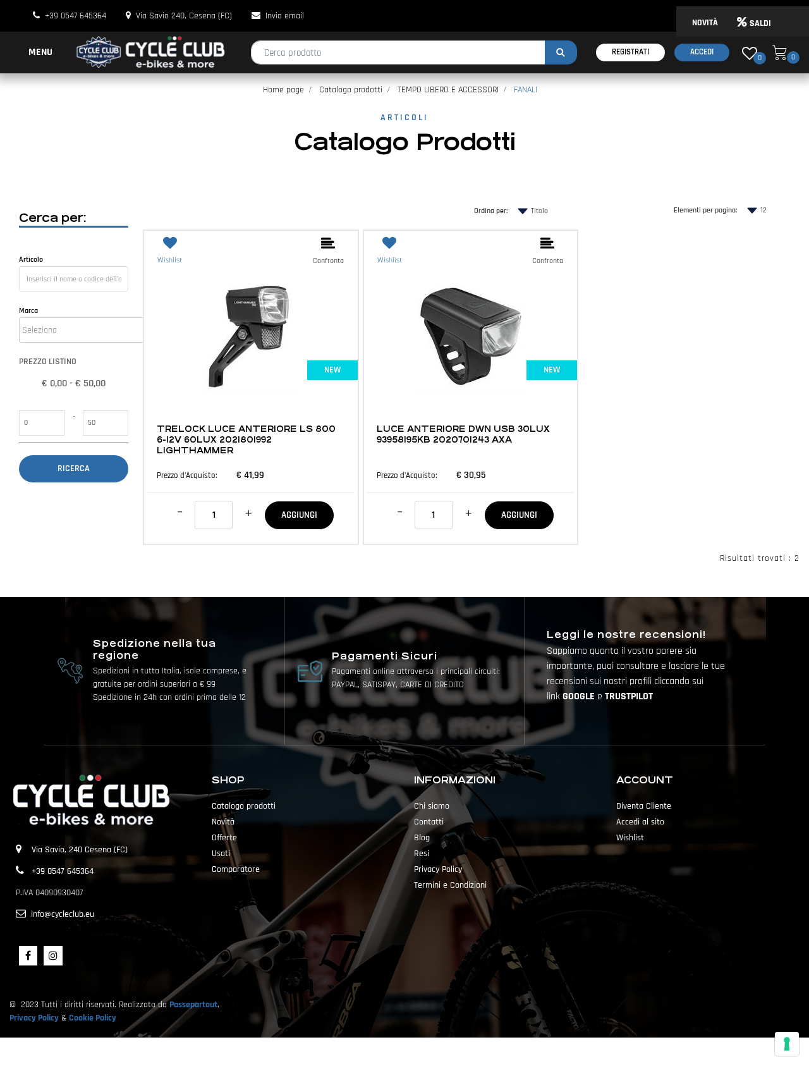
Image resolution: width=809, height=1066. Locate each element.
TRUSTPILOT (629, 696)
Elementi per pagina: (705, 210)
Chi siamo (431, 806)
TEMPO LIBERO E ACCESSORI (448, 89)
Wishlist (630, 837)
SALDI (760, 23)
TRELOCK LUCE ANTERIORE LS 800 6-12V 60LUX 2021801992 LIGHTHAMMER (246, 439)
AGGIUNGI (299, 515)
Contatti (429, 822)
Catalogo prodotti (350, 89)
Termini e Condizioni (450, 885)
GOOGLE (580, 696)
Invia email (284, 15)
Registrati (630, 52)
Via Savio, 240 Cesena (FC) (80, 849)
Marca (28, 311)
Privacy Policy (438, 869)
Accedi (702, 52)
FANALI (525, 89)
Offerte (224, 837)
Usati (221, 853)
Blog (422, 837)
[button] (561, 52)
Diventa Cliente (643, 806)
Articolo (31, 259)
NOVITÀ (705, 22)
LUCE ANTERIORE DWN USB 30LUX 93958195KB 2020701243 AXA (463, 434)
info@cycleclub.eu (62, 914)
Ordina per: (491, 211)
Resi (421, 853)
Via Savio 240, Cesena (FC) (184, 15)
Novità (223, 822)
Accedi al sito (640, 822)
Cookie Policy (92, 1018)
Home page (283, 89)
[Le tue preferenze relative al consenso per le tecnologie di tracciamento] (787, 1044)
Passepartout (193, 1004)
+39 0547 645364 (75, 15)
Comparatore (236, 869)
